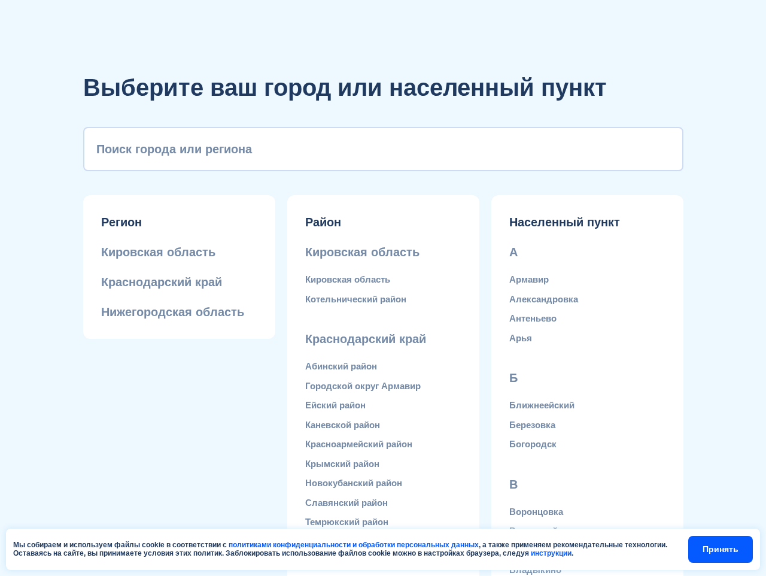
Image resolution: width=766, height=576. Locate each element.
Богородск (533, 444)
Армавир (529, 279)
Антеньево (533, 318)
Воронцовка (536, 512)
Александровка (543, 299)
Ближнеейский (541, 405)
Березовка (532, 425)
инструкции (551, 553)
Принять (720, 549)
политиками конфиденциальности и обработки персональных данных (354, 545)
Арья (520, 338)
